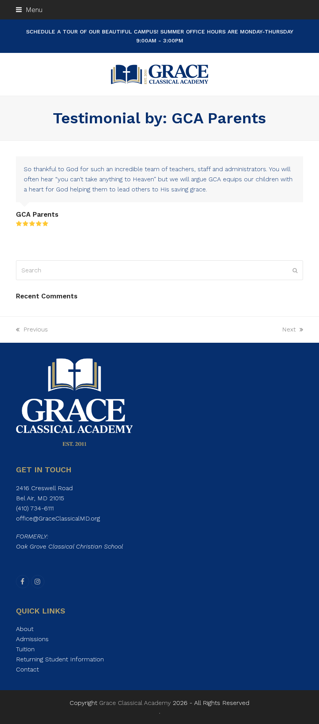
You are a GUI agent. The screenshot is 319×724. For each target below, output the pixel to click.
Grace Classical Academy (135, 702)
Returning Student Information (60, 659)
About (24, 629)
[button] (29, 10)
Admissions (32, 639)
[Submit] (295, 270)
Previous (32, 330)
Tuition (25, 649)
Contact (27, 669)
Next (289, 330)
